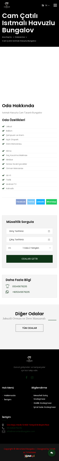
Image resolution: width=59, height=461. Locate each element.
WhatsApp (51, 202)
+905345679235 (21, 292)
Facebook (21, 202)
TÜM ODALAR (29, 328)
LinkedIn (40, 202)
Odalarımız (20, 37)
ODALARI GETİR (30, 258)
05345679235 (19, 286)
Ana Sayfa (7, 37)
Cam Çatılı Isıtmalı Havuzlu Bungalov (19, 41)
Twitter (31, 202)
